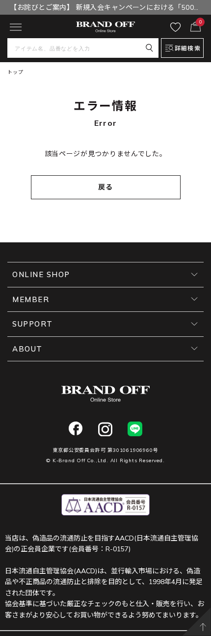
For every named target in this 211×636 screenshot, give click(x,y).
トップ (15, 72)
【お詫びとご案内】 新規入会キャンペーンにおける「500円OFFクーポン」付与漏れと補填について (105, 9)
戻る (105, 187)
